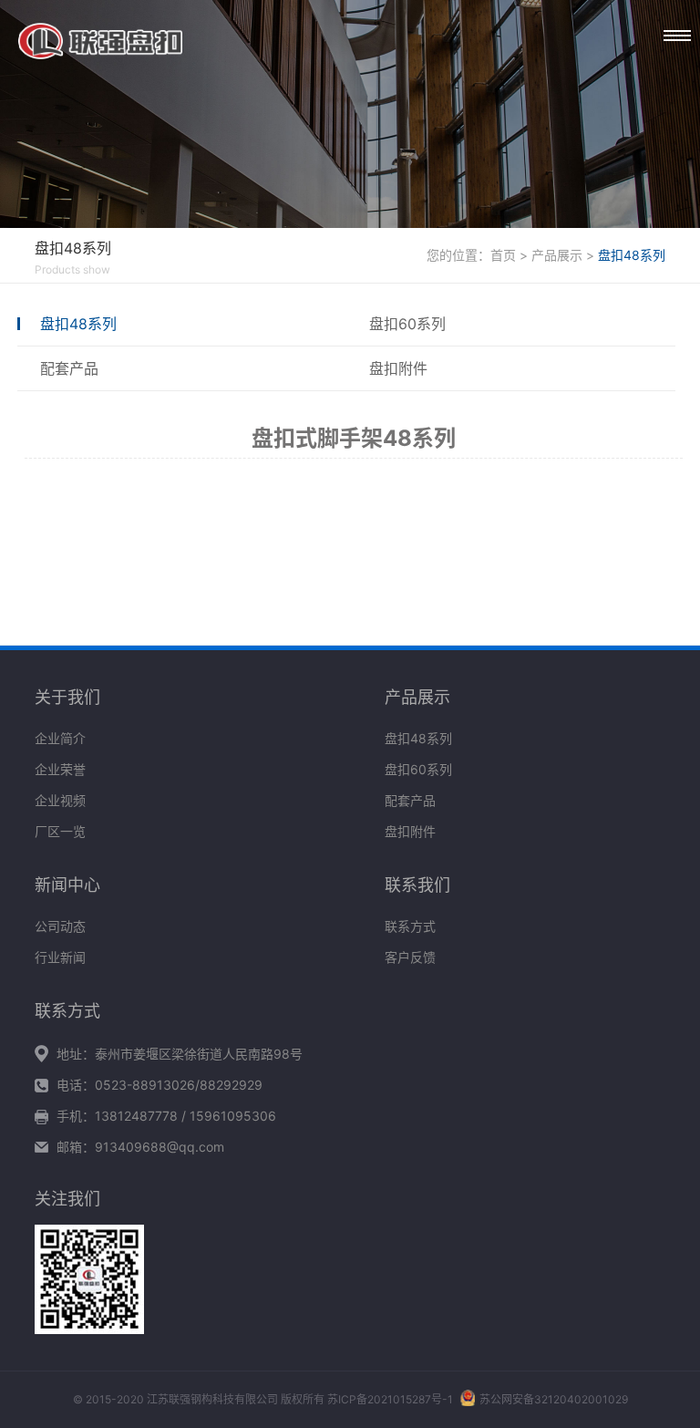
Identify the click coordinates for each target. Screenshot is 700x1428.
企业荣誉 (60, 769)
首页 (503, 255)
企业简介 (60, 738)
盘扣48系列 (631, 255)
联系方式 (410, 926)
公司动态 (60, 926)
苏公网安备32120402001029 (553, 1399)
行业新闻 (60, 957)
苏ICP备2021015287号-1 (390, 1399)
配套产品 (69, 368)
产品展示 (556, 255)
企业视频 (60, 800)
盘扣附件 (398, 368)
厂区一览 (60, 831)
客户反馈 (410, 957)
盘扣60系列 (407, 324)
